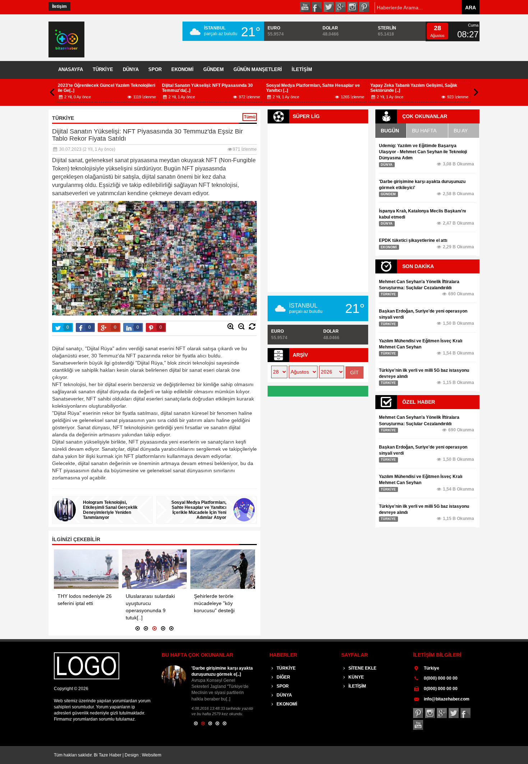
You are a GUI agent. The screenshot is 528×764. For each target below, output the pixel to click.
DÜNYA (131, 69)
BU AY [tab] (461, 130)
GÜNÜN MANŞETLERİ (257, 69)
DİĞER (282, 677)
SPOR (155, 69)
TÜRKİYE (103, 69)
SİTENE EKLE (361, 668)
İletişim (59, 6)
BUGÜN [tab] (390, 130)
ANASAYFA (70, 69)
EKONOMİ (182, 69)
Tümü (249, 116)
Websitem (151, 755)
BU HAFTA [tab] (424, 130)
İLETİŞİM (302, 69)
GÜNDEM (213, 69)
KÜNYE (355, 677)
